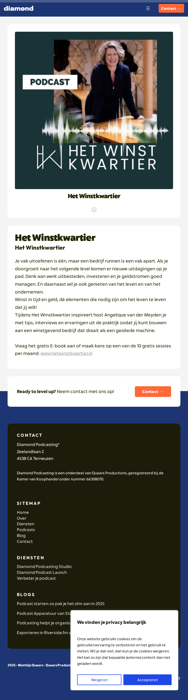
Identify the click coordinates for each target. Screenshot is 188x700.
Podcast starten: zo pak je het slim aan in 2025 (61, 603)
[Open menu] (148, 8)
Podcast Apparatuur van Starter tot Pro (55, 613)
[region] (124, 650)
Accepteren (147, 679)
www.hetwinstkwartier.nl (66, 353)
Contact (169, 8)
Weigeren (99, 679)
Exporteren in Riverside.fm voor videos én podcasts (67, 632)
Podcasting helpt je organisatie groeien (55, 623)
